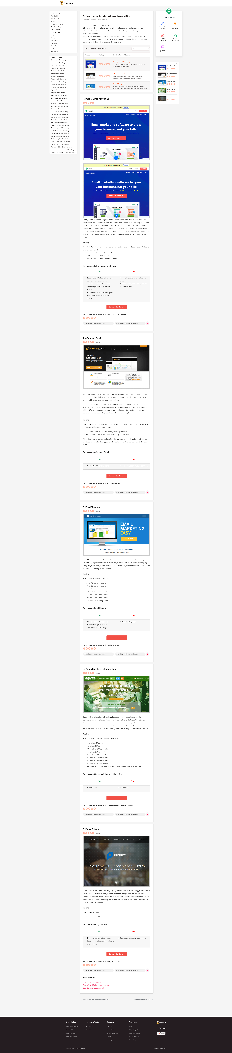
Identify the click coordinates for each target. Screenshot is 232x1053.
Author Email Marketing (58, 82)
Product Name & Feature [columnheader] (122, 55)
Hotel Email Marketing (58, 63)
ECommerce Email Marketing (60, 136)
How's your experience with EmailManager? (101, 645)
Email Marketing (56, 13)
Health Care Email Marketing (60, 131)
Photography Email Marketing (60, 139)
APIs (52, 35)
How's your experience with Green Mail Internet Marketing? (108, 805)
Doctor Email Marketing (58, 60)
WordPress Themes (57, 24)
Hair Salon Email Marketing (59, 111)
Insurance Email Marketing (59, 101)
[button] (116, 307)
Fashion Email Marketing (58, 87)
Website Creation (163, 51)
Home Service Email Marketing (60, 144)
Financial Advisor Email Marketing (61, 147)
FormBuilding (175, 27)
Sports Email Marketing (58, 76)
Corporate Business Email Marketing (62, 150)
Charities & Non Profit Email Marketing (63, 152)
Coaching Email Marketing (59, 98)
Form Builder (55, 16)
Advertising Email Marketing (60, 125)
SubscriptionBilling (163, 27)
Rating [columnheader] (101, 55)
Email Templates (56, 29)
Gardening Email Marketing (59, 114)
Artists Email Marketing (58, 73)
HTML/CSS (54, 48)
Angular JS (54, 51)
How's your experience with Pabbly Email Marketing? (105, 314)
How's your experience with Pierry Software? (101, 961)
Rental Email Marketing (58, 71)
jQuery (53, 38)
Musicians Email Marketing (59, 106)
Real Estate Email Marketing (59, 120)
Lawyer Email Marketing (58, 84)
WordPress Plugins (57, 27)
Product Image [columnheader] (90, 55)
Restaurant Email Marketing (59, 109)
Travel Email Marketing (58, 68)
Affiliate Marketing (56, 19)
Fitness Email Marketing (58, 79)
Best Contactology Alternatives (94, 988)
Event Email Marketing (58, 65)
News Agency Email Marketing (60, 141)
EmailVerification (175, 39)
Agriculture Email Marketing (59, 122)
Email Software (55, 32)
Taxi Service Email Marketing (60, 133)
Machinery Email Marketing (59, 117)
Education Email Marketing (59, 103)
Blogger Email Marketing (58, 92)
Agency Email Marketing (58, 90)
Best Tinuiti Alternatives (92, 982)
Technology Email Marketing (60, 128)
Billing (53, 21)
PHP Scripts (54, 40)
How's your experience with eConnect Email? (102, 483)
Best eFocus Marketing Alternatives (96, 985)
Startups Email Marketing (59, 95)
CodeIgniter (54, 43)
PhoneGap (54, 46)
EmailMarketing (163, 39)
